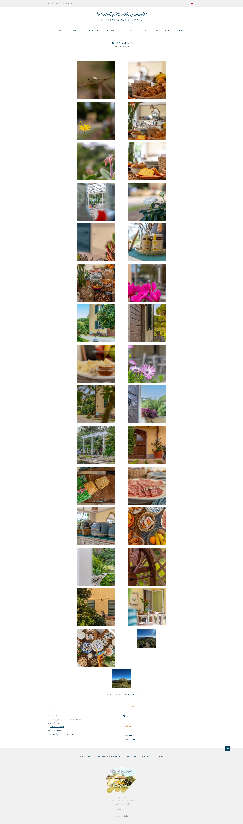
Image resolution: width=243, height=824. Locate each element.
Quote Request (161, 30)
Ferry (144, 30)
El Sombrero (114, 30)
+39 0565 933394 (57, 726)
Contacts (180, 30)
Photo (131, 30)
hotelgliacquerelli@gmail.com (65, 734)
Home (61, 30)
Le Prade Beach (92, 30)
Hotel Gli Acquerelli (121, 14)
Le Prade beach (102, 756)
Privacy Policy (129, 735)
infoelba (125, 816)
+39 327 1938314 (57, 730)
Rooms (74, 30)
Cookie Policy (129, 739)
